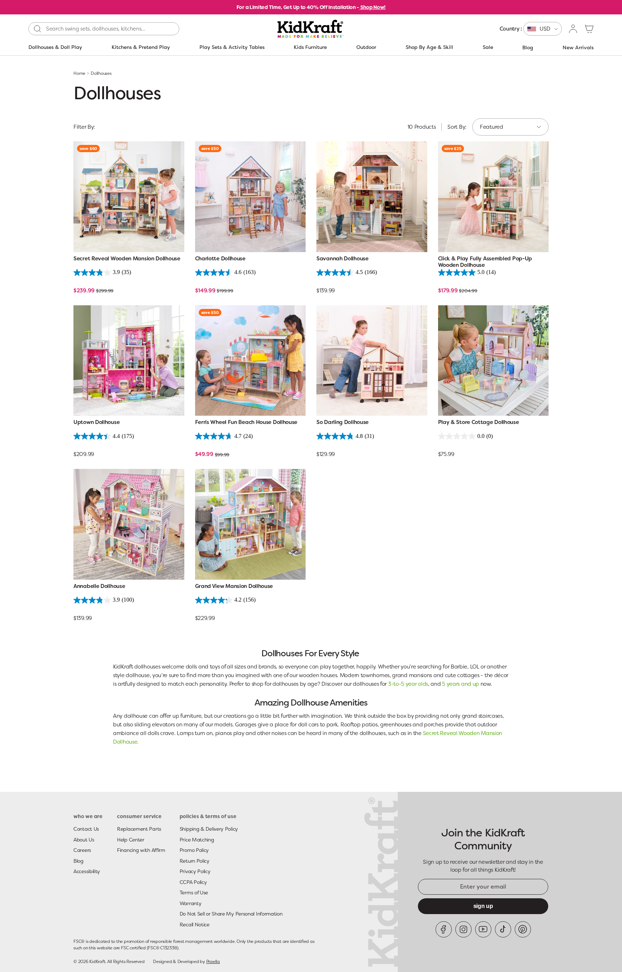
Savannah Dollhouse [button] (342, 258)
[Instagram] (463, 929)
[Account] (573, 28)
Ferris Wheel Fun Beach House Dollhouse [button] (246, 422)
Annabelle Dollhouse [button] (99, 586)
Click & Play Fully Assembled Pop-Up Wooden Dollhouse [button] (485, 262)
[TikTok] (503, 929)
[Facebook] (444, 929)
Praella (213, 961)
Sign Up (483, 906)
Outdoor (366, 47)
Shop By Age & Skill (429, 47)
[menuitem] (531, 29)
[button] (589, 28)
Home (79, 73)
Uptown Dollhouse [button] (96, 422)
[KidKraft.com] (311, 29)
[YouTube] (483, 929)
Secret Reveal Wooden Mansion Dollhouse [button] (126, 258)
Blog (527, 47)
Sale (488, 47)
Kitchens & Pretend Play (141, 47)
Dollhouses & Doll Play (55, 47)
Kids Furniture (310, 47)
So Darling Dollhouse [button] (342, 422)
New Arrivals (578, 47)
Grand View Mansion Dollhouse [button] (234, 586)
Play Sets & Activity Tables (232, 47)
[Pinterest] (523, 929)
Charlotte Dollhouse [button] (220, 258)
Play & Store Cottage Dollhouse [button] (478, 422)
